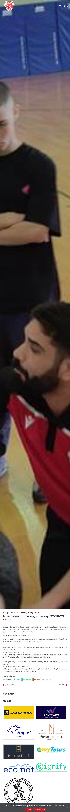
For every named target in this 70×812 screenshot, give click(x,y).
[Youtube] (67, 6)
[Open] (62, 6)
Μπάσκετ (23, 613)
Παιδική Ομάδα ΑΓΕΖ (34, 613)
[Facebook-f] (64, 6)
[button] (35, 6)
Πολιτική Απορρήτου (39, 809)
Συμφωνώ (28, 809)
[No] (67, 807)
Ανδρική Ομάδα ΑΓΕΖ (12, 613)
